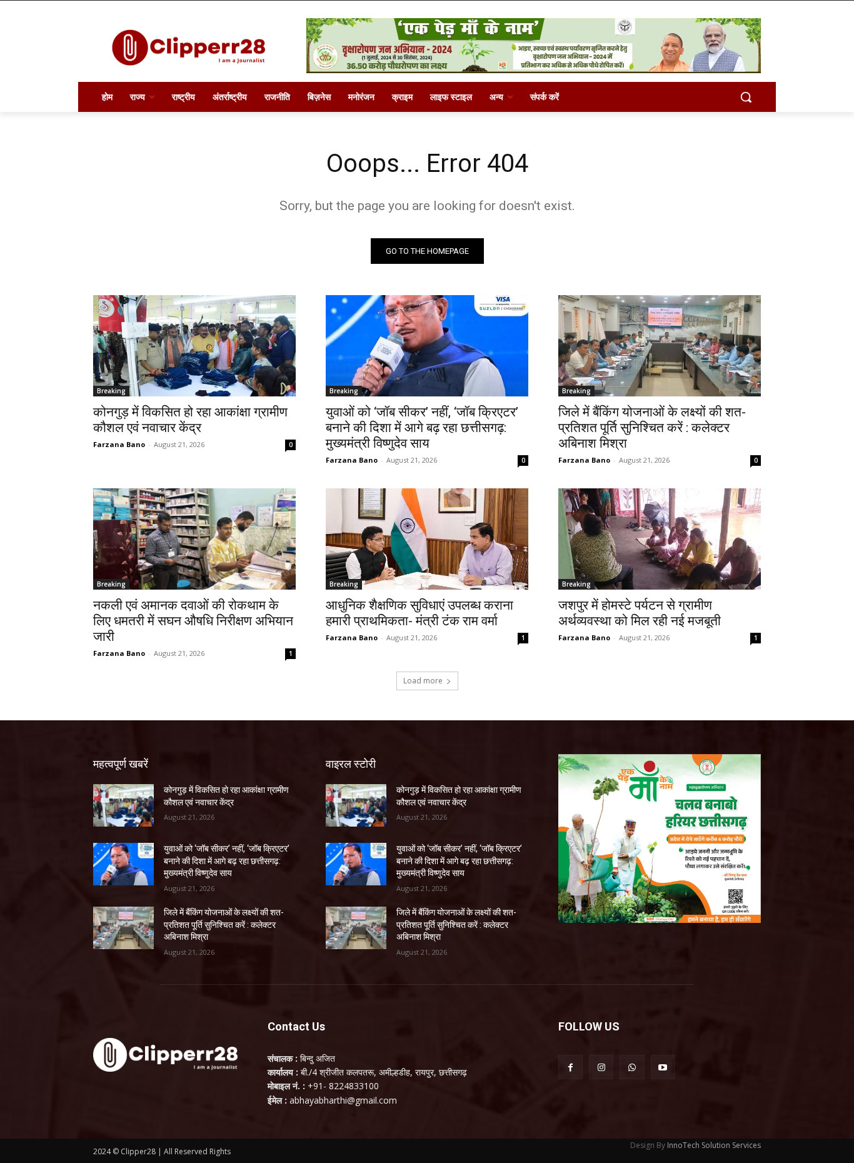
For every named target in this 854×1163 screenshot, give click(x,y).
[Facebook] (570, 1067)
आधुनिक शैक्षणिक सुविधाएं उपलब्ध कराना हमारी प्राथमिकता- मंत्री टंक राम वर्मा (419, 613)
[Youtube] (663, 1067)
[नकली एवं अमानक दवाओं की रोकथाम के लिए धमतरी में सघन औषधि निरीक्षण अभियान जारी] (194, 539)
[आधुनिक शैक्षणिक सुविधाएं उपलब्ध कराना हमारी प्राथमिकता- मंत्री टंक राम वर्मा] (427, 539)
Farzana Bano (119, 444)
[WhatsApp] (632, 1067)
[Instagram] (601, 1067)
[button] (746, 97)
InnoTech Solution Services (714, 1145)
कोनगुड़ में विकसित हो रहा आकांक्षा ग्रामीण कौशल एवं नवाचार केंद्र (190, 420)
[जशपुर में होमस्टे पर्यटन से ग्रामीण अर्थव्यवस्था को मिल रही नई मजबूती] (659, 539)
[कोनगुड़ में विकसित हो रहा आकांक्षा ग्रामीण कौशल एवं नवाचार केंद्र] (194, 345)
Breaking (111, 390)
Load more (423, 680)
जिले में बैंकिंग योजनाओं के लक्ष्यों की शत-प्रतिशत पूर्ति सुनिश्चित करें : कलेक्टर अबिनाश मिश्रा (652, 428)
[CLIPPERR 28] (193, 47)
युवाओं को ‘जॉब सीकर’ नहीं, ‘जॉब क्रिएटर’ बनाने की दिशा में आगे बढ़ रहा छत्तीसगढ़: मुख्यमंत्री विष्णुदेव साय (422, 428)
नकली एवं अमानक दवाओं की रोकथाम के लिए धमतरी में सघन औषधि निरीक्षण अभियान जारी (193, 621)
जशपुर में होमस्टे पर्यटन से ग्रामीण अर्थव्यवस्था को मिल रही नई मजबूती (639, 613)
